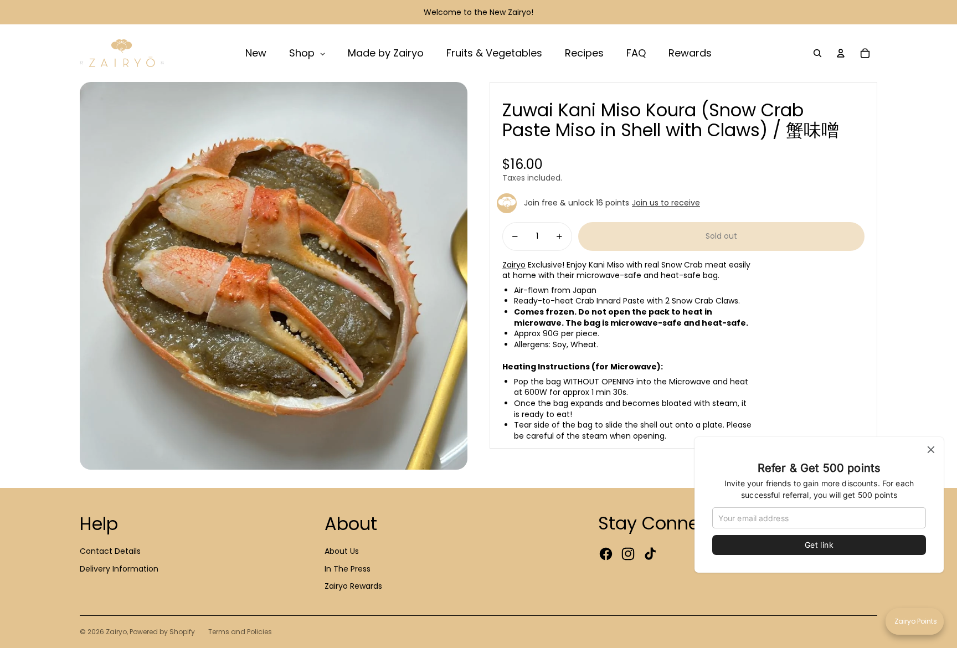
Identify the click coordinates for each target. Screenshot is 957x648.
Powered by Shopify (162, 631)
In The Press (348, 568)
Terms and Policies (240, 631)
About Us (342, 551)
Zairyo (514, 264)
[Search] (817, 53)
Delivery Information (119, 568)
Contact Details (110, 551)
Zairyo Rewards (353, 586)
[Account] (841, 53)
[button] (915, 621)
